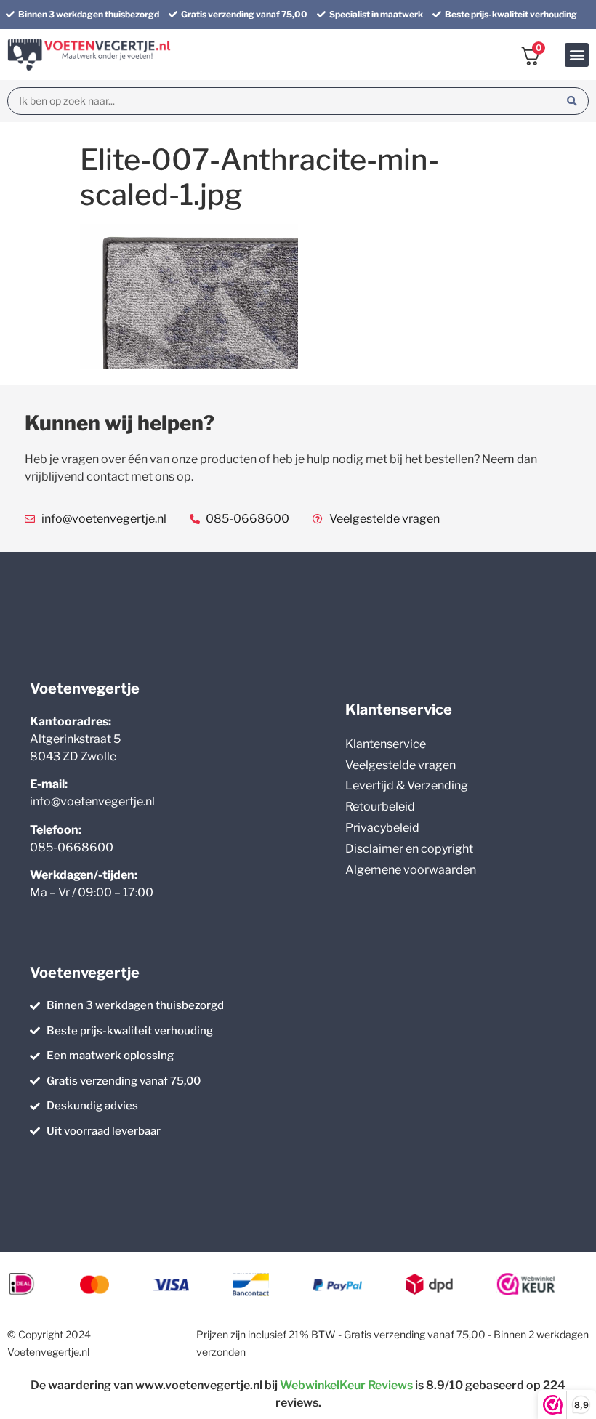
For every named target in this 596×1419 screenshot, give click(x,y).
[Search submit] (572, 101)
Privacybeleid (382, 828)
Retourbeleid (380, 806)
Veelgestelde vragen (400, 765)
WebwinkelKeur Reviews (346, 1385)
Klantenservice (385, 744)
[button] (577, 55)
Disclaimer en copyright (409, 849)
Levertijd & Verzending (406, 785)
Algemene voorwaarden (410, 870)
